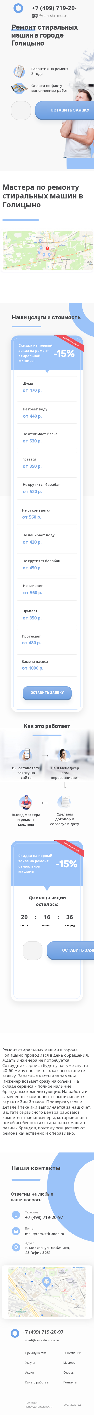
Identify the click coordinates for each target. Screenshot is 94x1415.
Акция (29, 1372)
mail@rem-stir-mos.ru (50, 15)
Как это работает (37, 1382)
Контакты (70, 1382)
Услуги (30, 1363)
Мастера (69, 1363)
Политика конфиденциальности (39, 1404)
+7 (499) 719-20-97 (44, 1217)
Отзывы (68, 1372)
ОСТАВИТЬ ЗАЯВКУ (47, 693)
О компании (72, 1353)
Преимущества (36, 1353)
